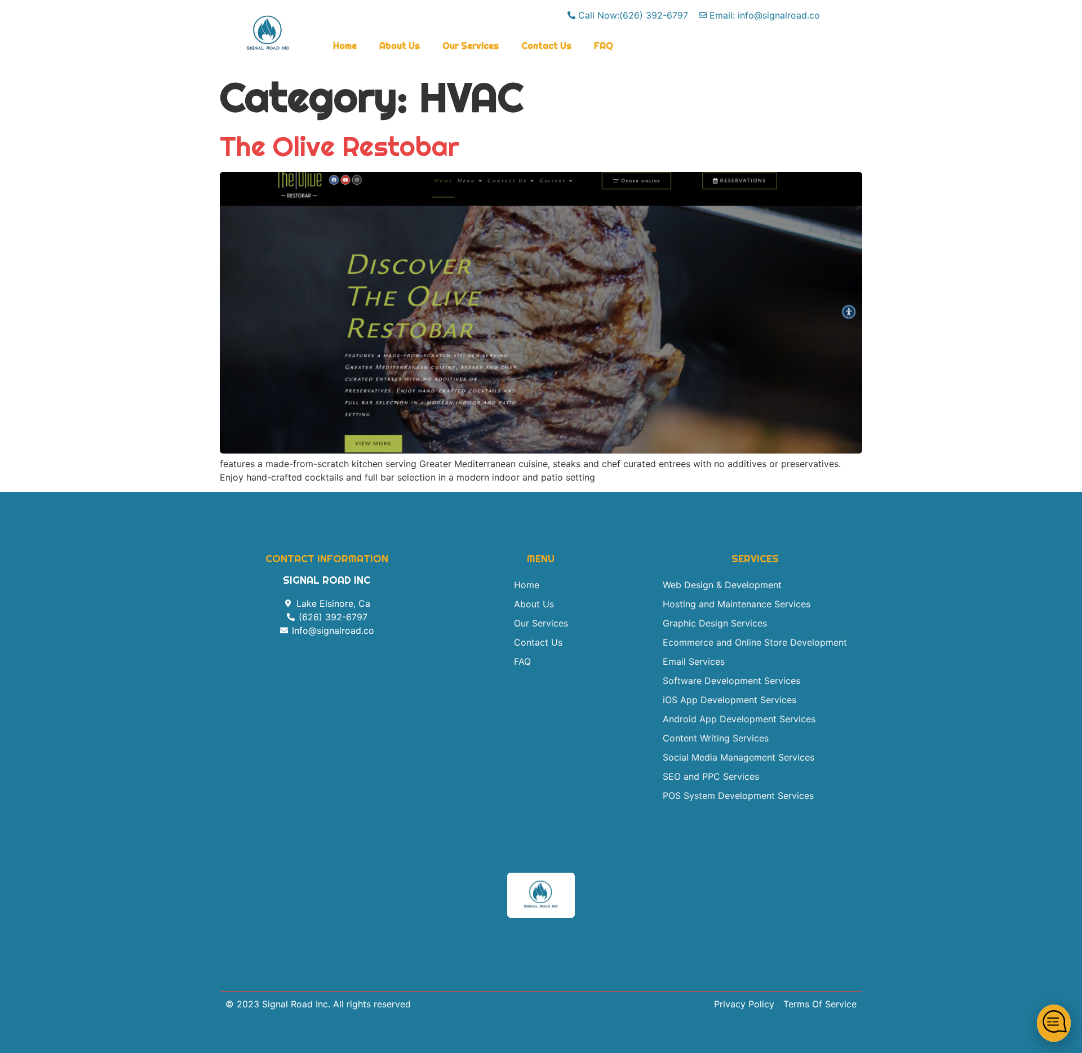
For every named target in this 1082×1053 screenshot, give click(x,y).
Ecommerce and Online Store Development (755, 642)
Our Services (470, 46)
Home (345, 46)
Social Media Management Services (738, 757)
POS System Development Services (738, 795)
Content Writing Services (716, 738)
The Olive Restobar (339, 146)
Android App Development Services (739, 719)
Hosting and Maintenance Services (736, 604)
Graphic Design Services (715, 623)
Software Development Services (731, 680)
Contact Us (546, 46)
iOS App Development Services (729, 699)
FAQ (603, 46)
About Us (399, 46)
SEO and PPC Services (711, 776)
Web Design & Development (722, 584)
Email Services (694, 661)
